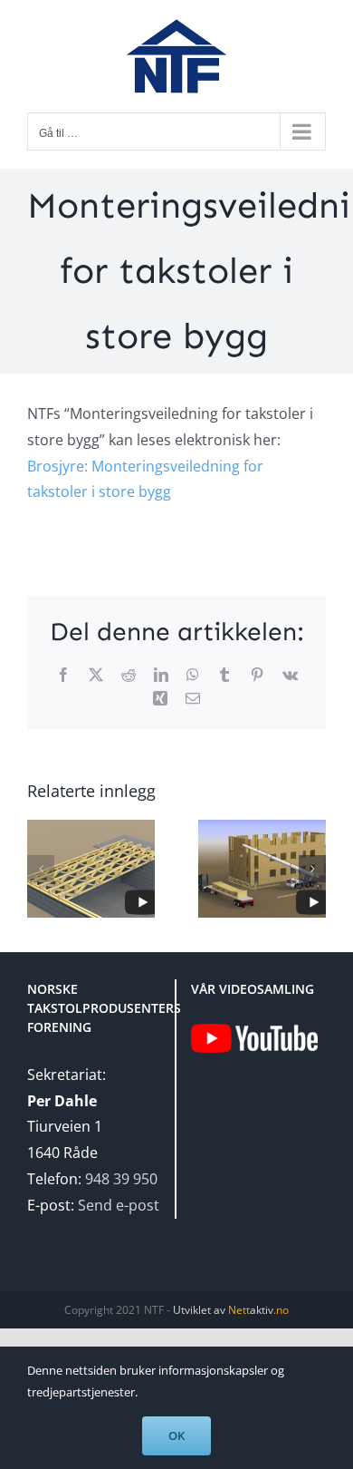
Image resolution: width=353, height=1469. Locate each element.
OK (176, 1435)
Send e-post (118, 1205)
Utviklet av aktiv (231, 1310)
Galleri (279, 828)
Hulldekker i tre (245, 828)
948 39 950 (121, 1179)
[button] (40, 868)
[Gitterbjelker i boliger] (91, 869)
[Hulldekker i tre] (262, 869)
